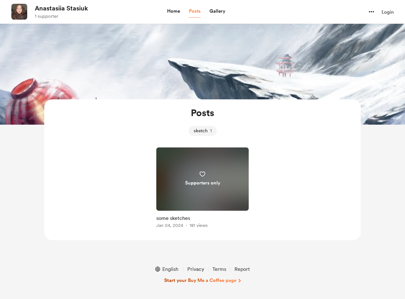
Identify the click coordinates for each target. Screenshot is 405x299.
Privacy (195, 269)
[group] (202, 189)
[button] (173, 11)
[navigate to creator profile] (19, 12)
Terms (219, 269)
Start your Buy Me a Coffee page (200, 280)
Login (388, 12)
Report (242, 269)
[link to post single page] (202, 189)
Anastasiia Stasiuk (61, 8)
